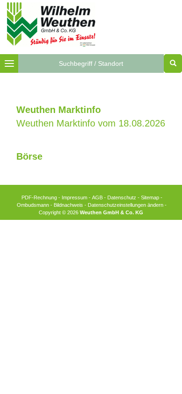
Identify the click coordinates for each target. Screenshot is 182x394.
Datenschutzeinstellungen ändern (125, 205)
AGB (97, 197)
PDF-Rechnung (39, 197)
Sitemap (150, 197)
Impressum (74, 197)
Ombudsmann (33, 205)
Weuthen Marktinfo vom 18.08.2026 (90, 123)
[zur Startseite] (51, 24)
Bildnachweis (68, 205)
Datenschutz (121, 197)
